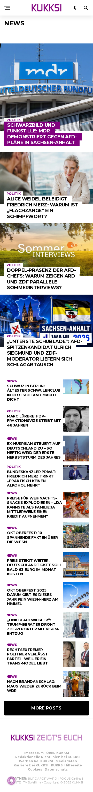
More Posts (46, 708)
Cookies (35, 769)
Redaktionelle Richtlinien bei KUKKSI (47, 757)
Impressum (34, 753)
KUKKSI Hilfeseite (66, 765)
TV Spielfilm (32, 782)
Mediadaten (66, 761)
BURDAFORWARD (42, 778)
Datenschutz (56, 769)
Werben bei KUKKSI (36, 761)
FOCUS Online (70, 778)
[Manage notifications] (11, 780)
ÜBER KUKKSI (57, 753)
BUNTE (15, 782)
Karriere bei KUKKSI (31, 765)
